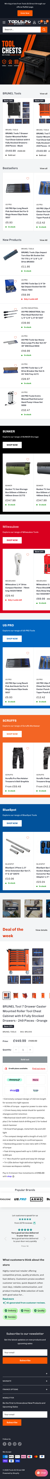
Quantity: (7, 1050)
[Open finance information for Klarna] (35, 1079)
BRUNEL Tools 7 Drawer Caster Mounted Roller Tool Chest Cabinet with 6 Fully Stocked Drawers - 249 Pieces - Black (17, 139)
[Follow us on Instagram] (15, 1444)
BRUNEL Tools (11, 130)
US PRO (8, 204)
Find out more (38, 1068)
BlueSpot (9, 864)
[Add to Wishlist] (28, 103)
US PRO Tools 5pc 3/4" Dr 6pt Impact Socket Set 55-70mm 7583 (33, 286)
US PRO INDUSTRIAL (29, 308)
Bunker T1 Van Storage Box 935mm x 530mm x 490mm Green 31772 (16, 492)
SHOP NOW (12, 445)
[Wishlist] (39, 22)
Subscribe (25, 1360)
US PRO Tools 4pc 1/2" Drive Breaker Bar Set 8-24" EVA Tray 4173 (33, 371)
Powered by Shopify (11, 1473)
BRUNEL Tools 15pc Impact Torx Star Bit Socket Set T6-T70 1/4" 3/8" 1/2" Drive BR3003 (34, 257)
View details (41, 930)
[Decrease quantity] (16, 1050)
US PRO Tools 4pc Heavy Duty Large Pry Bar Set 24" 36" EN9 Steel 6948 (34, 343)
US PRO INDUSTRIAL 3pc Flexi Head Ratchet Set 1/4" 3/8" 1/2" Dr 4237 (33, 315)
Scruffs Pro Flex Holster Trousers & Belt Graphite (17, 780)
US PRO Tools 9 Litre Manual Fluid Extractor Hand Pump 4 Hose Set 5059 (32, 400)
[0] (45, 22)
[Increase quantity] (30, 1050)
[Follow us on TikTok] (20, 1444)
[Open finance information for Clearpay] (14, 1079)
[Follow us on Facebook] (4, 1444)
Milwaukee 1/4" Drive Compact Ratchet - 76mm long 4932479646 (17, 587)
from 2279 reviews (23, 1223)
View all (43, 93)
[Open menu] (4, 22)
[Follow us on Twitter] (9, 1444)
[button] (6, 1239)
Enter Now (25, 13)
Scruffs (9, 775)
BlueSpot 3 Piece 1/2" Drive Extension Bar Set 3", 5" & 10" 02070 (18, 871)
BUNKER (8, 486)
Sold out (25, 1059)
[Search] (44, 30)
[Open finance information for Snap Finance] (35, 1090)
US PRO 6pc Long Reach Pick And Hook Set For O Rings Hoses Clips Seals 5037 (16, 213)
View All (43, 240)
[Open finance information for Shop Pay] (14, 1090)
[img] (25, 1219)
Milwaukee (10, 581)
